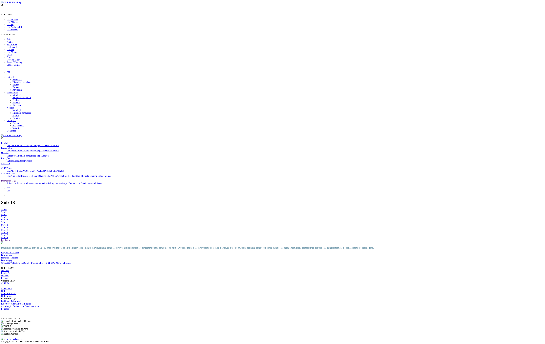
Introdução (17, 79)
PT (8, 69)
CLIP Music (12, 29)
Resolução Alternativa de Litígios (42, 183)
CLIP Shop (12, 52)
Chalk (9, 54)
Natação (10, 108)
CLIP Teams (6, 168)
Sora (9, 57)
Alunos (10, 42)
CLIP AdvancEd (14, 27)
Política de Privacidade (17, 183)
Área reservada (8, 173)
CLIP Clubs (12, 22)
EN (8, 72)
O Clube (5, 270)
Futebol (10, 77)
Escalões (16, 87)
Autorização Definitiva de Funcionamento (76, 183)
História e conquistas (21, 82)
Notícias (5, 275)
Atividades (17, 90)
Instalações (6, 273)
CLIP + (10, 24)
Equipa (15, 85)
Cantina (10, 49)
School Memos (13, 65)
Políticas (98, 183)
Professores (12, 44)
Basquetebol (12, 92)
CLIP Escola (12, 19)
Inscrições (11, 120)
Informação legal (8, 181)
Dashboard (12, 47)
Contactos (11, 131)
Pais (9, 39)
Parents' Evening (14, 62)
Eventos (4, 278)
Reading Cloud (13, 60)
